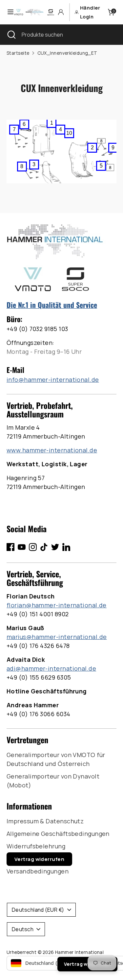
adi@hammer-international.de (51, 668)
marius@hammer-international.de (57, 637)
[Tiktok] (44, 547)
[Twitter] (55, 547)
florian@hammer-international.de (57, 605)
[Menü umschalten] (7, 12)
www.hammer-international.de (52, 450)
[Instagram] (33, 547)
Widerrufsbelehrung (36, 846)
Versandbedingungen (38, 871)
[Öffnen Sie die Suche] (11, 35)
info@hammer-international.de (53, 379)
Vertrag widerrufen (39, 859)
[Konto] (60, 12)
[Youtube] (22, 547)
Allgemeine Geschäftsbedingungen (58, 834)
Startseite (18, 53)
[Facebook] (10, 547)
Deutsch (22, 929)
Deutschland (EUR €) (38, 909)
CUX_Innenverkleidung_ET (67, 53)
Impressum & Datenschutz (45, 821)
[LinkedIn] (66, 547)
